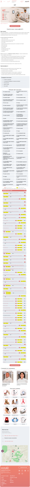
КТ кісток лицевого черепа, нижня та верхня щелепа (10, 239)
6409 (10, 196)
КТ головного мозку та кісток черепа (8, 225)
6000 (10, 323)
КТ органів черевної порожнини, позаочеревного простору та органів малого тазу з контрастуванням (14, 278)
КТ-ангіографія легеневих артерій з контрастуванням (10, 208)
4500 (5, 243)
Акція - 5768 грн (6, 196)
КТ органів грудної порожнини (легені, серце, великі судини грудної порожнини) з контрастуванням (13, 252)
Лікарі (2, 479)
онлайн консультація (23, 467)
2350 (24, 305)
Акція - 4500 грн (23, 208)
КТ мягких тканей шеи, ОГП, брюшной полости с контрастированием (12, 344)
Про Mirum (12, 475)
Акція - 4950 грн (23, 217)
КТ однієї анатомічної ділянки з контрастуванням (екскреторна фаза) (12, 287)
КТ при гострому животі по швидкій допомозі (9, 274)
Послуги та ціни (4, 475)
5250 (5, 223)
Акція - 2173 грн (23, 239)
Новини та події (13, 477)
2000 (24, 220)
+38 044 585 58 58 (8, 441)
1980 (24, 245)
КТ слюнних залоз (5, 247)
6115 (10, 212)
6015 (10, 193)
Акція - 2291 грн (20, 247)
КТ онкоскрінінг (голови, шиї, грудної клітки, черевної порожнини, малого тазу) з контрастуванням (13, 291)
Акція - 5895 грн (6, 237)
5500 (5, 218)
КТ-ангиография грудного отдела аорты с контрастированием (11, 333)
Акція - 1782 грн (20, 245)
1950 (10, 256)
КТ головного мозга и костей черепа (8, 317)
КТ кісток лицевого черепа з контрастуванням (9, 242)
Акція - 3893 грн (23, 281)
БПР (11, 479)
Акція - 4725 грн (23, 222)
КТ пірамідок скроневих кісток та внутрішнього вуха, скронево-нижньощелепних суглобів (13, 230)
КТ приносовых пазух (6, 328)
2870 (12, 270)
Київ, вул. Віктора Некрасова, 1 (11, 435)
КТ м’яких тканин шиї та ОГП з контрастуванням (9, 217)
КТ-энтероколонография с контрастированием (9, 330)
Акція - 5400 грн (8, 292)
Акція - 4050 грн (23, 242)
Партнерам (3, 480)
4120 (10, 288)
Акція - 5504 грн (6, 212)
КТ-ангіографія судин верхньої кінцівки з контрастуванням (11, 211)
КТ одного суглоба (5, 220)
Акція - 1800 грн (20, 220)
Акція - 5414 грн (6, 193)
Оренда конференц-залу (4, 484)
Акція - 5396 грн (8, 285)
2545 (24, 247)
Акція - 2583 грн (8, 270)
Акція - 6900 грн (8, 293)
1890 (24, 303)
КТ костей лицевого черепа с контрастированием (9, 325)
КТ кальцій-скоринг (5, 303)
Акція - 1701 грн (20, 303)
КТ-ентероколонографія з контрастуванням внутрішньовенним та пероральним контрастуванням (13, 284)
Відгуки (11, 480)
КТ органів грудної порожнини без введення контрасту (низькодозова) (12, 255)
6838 (24, 272)
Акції (2, 477)
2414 (5, 240)
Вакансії (12, 482)
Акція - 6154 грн (20, 272)
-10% (17, 187)
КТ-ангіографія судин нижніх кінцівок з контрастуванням (10, 214)
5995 (12, 285)
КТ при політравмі (5, 272)
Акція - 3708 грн (6, 288)
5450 (12, 266)
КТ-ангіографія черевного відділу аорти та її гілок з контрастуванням (12, 195)
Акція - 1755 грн (6, 256)
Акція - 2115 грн (20, 305)
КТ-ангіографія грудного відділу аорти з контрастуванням (10, 192)
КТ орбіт (4, 245)
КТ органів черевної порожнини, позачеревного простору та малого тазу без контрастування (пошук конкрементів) (13, 269)
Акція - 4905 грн (8, 266)
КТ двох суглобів (5, 305)
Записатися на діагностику (15, 365)
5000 (5, 209)
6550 (10, 237)
